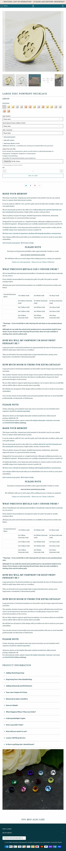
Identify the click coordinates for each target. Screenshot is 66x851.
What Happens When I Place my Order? (21, 712)
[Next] (62, 41)
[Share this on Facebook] (30, 186)
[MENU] (1, 6)
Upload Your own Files (9, 149)
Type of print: (6, 116)
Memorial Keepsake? (9, 137)
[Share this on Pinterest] (35, 186)
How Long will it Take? (14, 725)
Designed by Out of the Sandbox (41, 842)
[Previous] (3, 41)
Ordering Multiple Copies (15, 718)
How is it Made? (12, 705)
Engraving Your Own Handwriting (19, 679)
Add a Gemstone (7, 130)
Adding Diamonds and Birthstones (19, 686)
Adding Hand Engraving (15, 673)
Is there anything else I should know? (20, 744)
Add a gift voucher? (9, 140)
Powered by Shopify (56, 842)
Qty (3, 167)
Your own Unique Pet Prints (16, 692)
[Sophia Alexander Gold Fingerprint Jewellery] (33, 6)
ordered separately (23, 411)
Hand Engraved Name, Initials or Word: (14, 123)
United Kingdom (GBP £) (13, 838)
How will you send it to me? (16, 731)
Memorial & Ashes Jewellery (17, 699)
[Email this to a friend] (39, 186)
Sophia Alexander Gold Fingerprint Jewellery (21, 842)
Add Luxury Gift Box (12, 143)
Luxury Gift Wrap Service (15, 738)
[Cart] (63, 6)
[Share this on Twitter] (26, 186)
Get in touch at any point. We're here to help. (18, 243)
